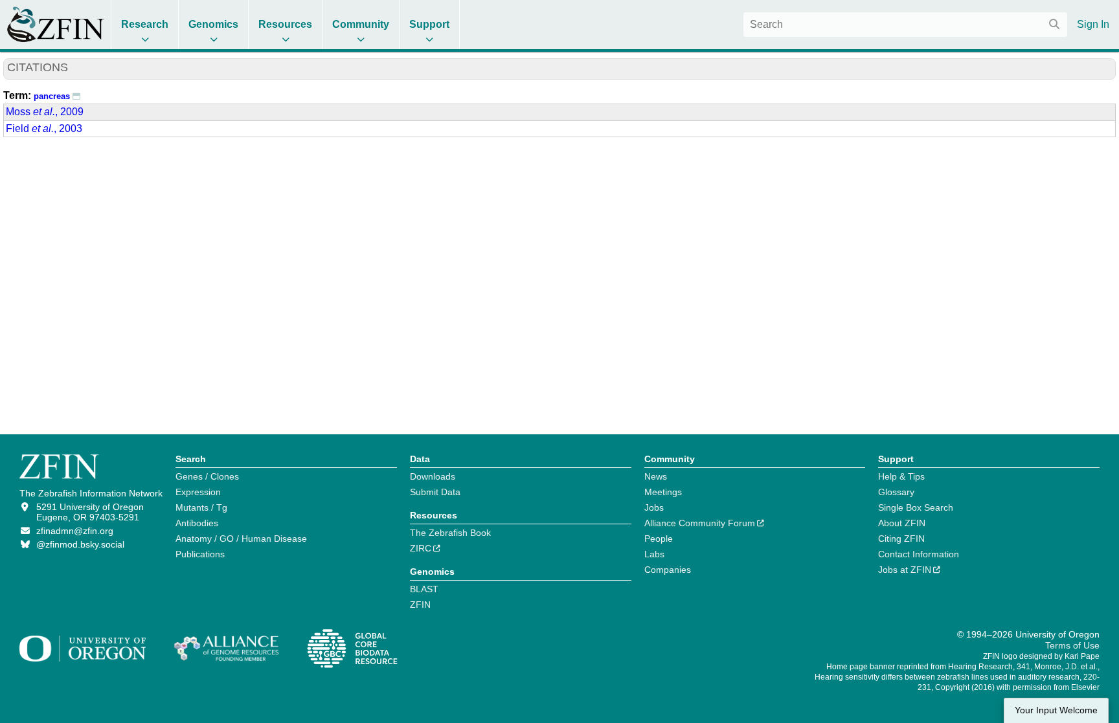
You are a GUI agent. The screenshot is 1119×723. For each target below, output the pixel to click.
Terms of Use (1072, 645)
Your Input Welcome (1056, 710)
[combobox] (905, 24)
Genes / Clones (207, 476)
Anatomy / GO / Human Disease (241, 538)
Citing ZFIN (901, 538)
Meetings (663, 492)
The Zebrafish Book (450, 533)
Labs (654, 554)
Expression (198, 492)
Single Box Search (915, 507)
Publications (200, 554)
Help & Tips (901, 476)
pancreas (52, 96)
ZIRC (420, 548)
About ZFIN (901, 523)
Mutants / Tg (201, 507)
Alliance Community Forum (699, 523)
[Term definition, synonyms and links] (76, 95)
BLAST (424, 589)
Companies (667, 569)
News (655, 476)
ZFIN (420, 604)
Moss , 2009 (45, 111)
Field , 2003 (44, 128)
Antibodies (196, 523)
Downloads (432, 476)
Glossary (896, 492)
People (658, 538)
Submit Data (435, 492)
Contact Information (918, 554)
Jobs (654, 507)
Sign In (1093, 24)
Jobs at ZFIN (904, 569)
